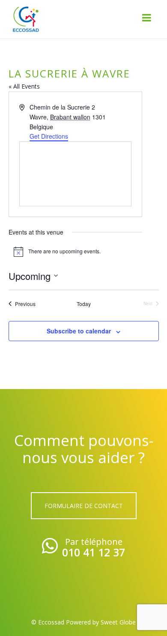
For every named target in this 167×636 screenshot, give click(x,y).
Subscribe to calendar (79, 331)
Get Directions (49, 136)
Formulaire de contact (84, 506)
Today (84, 303)
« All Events (24, 86)
